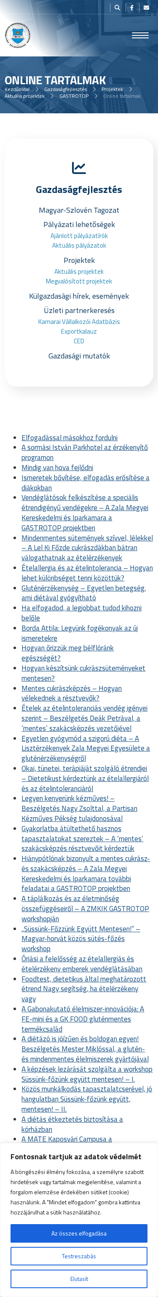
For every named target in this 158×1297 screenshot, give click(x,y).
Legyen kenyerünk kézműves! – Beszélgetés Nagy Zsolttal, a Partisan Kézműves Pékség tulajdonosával (79, 808)
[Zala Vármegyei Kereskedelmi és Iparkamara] (17, 35)
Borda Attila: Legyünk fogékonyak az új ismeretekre (79, 633)
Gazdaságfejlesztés (65, 89)
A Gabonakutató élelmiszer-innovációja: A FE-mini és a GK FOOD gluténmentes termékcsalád (82, 1019)
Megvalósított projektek (79, 281)
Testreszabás (79, 1256)
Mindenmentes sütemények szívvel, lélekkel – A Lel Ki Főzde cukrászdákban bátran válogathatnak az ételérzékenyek (87, 548)
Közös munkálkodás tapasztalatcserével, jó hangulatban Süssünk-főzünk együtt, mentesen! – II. (86, 1099)
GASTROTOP (73, 96)
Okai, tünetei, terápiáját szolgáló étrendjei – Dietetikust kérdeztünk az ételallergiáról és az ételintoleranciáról (85, 778)
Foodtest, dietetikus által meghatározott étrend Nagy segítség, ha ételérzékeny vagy (83, 989)
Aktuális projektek (25, 96)
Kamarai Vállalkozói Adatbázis (79, 321)
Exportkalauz (79, 331)
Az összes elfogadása (79, 1233)
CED (79, 341)
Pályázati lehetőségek (79, 224)
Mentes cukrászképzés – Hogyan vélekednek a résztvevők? (71, 693)
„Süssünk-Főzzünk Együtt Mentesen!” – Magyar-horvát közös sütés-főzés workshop (80, 939)
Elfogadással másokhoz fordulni (69, 437)
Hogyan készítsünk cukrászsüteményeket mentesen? (83, 673)
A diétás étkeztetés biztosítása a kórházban (72, 1124)
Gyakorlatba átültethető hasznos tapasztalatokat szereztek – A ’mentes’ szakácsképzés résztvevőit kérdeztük (82, 838)
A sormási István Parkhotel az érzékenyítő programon (84, 452)
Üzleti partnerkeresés (79, 310)
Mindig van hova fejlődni (57, 467)
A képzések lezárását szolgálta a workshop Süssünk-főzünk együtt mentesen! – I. (87, 1074)
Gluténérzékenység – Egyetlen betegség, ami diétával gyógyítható (83, 593)
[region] (79, 1220)
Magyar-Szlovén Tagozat (79, 210)
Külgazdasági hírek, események (79, 296)
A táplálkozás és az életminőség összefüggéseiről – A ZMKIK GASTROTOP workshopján (85, 908)
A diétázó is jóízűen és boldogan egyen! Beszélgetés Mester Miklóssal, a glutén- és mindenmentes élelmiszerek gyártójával (85, 1048)
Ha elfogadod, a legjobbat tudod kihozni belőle (81, 612)
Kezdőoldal (17, 89)
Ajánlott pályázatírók (79, 236)
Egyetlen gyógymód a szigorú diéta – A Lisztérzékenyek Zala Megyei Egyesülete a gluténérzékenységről (85, 748)
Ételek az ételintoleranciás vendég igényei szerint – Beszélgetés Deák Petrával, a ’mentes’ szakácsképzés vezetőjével (84, 718)
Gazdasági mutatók (79, 355)
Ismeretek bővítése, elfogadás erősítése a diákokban (85, 482)
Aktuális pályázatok (79, 245)
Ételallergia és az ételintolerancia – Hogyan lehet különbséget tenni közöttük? (87, 572)
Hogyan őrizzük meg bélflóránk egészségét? (67, 652)
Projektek (112, 89)
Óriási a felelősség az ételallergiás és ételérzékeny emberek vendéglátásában (81, 963)
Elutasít (79, 1278)
